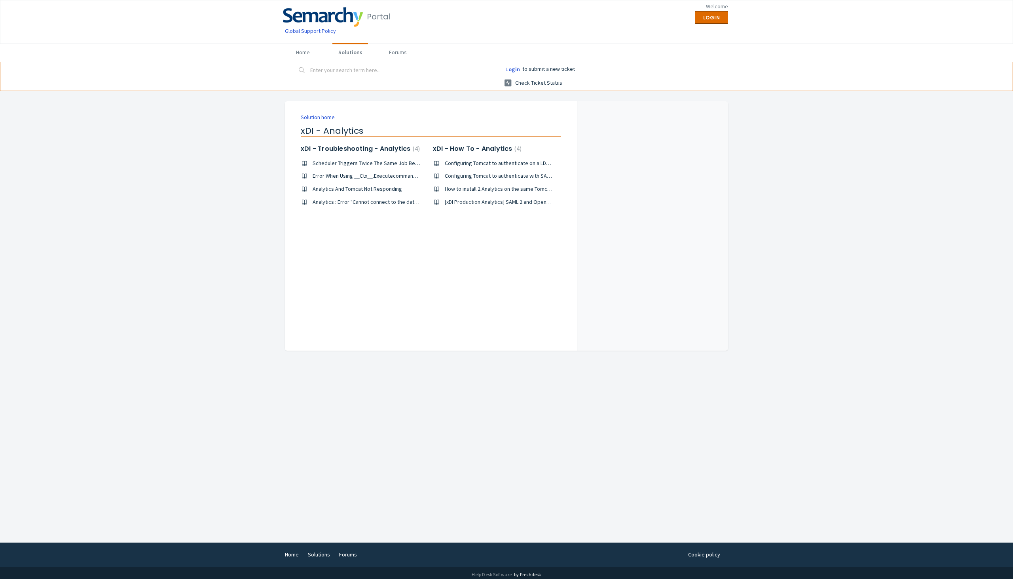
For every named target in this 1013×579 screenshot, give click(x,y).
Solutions (350, 52)
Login (512, 69)
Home (303, 52)
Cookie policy (704, 554)
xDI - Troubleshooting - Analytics (359, 148)
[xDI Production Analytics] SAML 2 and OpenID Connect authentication (526, 201)
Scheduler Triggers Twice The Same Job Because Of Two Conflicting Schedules (406, 163)
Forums (398, 52)
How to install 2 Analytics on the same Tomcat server (507, 188)
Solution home (318, 117)
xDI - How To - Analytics (476, 148)
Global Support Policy (310, 30)
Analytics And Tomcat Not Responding (357, 188)
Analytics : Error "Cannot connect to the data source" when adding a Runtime (403, 201)
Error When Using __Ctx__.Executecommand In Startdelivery (383, 175)
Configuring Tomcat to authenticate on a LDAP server (507, 163)
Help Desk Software (492, 574)
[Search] (302, 71)
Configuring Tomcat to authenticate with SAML (499, 175)
